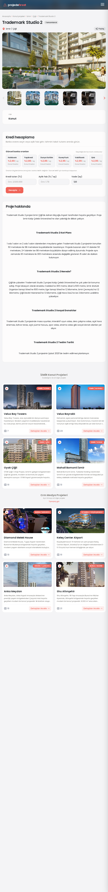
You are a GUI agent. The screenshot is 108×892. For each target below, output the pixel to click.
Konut (12, 118)
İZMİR (40, 388)
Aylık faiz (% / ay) (48, 176)
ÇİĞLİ (48, 442)
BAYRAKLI (98, 388)
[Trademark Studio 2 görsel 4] (51, 98)
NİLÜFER (99, 566)
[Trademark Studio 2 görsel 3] (33, 98)
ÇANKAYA (46, 566)
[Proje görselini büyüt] (54, 60)
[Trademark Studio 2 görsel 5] (70, 98)
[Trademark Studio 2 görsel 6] (89, 98)
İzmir (29, 16)
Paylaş (101, 29)
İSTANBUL (85, 512)
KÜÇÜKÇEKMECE (96, 512)
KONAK (47, 388)
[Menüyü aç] (102, 4)
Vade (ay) (77, 176)
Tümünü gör (54, 501)
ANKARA (37, 566)
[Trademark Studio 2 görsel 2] (14, 98)
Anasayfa (6, 16)
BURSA (37, 512)
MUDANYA (46, 512)
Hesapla (13, 190)
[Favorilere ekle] (6, 388)
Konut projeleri (19, 16)
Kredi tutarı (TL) (14, 176)
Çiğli (34, 16)
